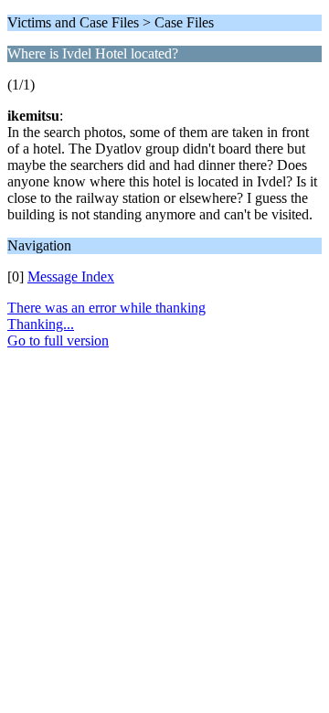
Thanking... (40, 324)
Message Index (70, 276)
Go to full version (58, 340)
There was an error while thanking (106, 307)
